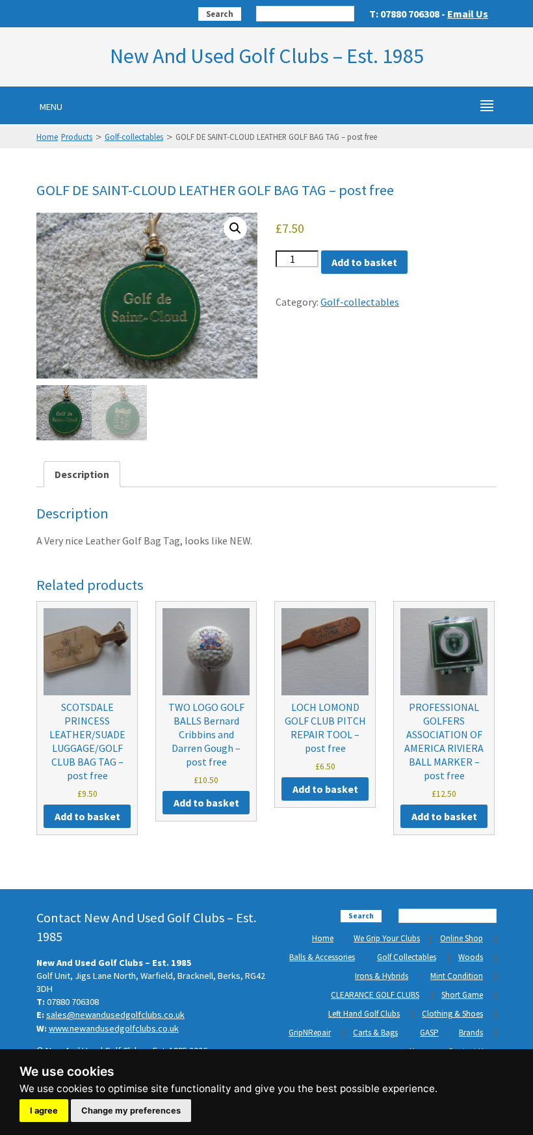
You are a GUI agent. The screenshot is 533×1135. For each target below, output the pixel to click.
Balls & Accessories (322, 957)
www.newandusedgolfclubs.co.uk (114, 1028)
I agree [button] (44, 1110)
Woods (470, 957)
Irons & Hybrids (381, 975)
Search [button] (219, 13)
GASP (429, 1032)
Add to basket (364, 262)
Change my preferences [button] (131, 1110)
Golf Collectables (406, 957)
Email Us (467, 13)
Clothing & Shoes (452, 1013)
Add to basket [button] (87, 816)
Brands (471, 1032)
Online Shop (461, 938)
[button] (235, 228)
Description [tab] (82, 474)
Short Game (462, 994)
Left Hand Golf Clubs (364, 1013)
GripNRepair (310, 1032)
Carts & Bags (375, 1032)
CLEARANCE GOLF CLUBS (375, 994)
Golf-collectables (134, 136)
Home (47, 136)
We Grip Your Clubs (387, 938)
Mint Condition (456, 975)
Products (76, 136)
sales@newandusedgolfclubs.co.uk (115, 1015)
